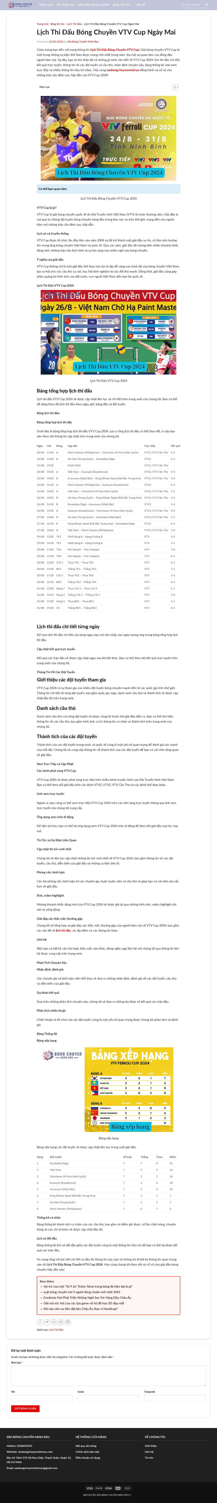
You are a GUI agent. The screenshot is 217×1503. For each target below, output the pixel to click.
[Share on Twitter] (47, 1322)
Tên (13, 1392)
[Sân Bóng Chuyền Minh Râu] (20, 5)
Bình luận (17, 1363)
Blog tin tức (121, 5)
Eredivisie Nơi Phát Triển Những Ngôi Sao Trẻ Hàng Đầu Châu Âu (87, 1297)
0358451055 (24, 1446)
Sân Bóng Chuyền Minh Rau (82, 41)
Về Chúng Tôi (65, 5)
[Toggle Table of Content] (173, 87)
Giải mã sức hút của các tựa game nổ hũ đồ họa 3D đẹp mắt (84, 1303)
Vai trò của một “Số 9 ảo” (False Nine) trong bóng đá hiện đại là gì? (88, 1286)
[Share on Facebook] (40, 1322)
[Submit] (207, 5)
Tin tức (149, 1457)
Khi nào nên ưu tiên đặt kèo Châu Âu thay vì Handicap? (80, 1309)
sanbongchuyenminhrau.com (35, 1452)
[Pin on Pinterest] (61, 1322)
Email (81, 1392)
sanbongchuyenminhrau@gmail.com (35, 1468)
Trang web (149, 1392)
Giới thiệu (151, 1446)
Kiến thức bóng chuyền (93, 5)
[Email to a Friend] (54, 1322)
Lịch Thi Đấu (74, 24)
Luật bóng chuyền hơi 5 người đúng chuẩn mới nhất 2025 (82, 1292)
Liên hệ (140, 5)
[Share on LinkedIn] (68, 1322)
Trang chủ (46, 5)
